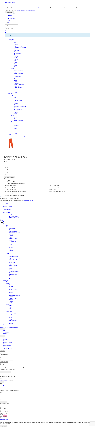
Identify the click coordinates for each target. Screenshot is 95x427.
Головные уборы (18, 87)
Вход (10, 15)
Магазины (5, 202)
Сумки (15, 80)
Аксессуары (14, 78)
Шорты (15, 65)
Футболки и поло (18, 109)
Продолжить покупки (6, 371)
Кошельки (16, 83)
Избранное (12, 18)
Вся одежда (12, 228)
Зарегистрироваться (28, 200)
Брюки (15, 62)
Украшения (17, 89)
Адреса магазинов (7, 337)
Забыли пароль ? (4, 380)
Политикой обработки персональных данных (37, 7)
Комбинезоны (17, 58)
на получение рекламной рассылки (26, 10)
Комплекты (11, 252)
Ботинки (16, 119)
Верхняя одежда (18, 46)
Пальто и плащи (13, 289)
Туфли (15, 117)
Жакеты (16, 49)
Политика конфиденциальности (10, 214)
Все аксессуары (13, 265)
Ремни (15, 81)
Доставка (11, 20)
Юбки (15, 60)
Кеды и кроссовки (18, 73)
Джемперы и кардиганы (20, 47)
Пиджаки (16, 110)
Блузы (15, 55)
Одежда (13, 40)
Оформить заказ (4, 419)
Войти (2, 382)
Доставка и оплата (7, 206)
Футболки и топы (18, 53)
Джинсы (16, 63)
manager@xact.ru (14, 216)
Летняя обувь (17, 76)
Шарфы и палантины (19, 84)
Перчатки (16, 86)
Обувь (12, 68)
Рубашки (16, 56)
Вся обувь (11, 255)
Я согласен (3, 426)
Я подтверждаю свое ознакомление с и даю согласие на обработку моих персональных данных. (43, 7)
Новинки (16, 44)
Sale (15, 43)
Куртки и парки (12, 287)
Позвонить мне (4, 361)
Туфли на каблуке (18, 70)
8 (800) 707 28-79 (14, 217)
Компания (5, 203)
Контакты (5, 211)
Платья (16, 59)
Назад (2, 329)
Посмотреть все (9, 31)
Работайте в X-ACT (7, 212)
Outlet (9, 134)
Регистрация (11, 17)
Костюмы (16, 66)
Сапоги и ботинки (18, 75)
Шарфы (16, 128)
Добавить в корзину (9, 177)
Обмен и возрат (7, 205)
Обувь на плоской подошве (20, 72)
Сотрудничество (7, 209)
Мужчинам (10, 93)
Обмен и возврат (7, 340)
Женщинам (11, 39)
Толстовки (16, 50)
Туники (15, 52)
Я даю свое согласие (20, 10)
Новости (5, 208)
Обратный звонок (10, 2)
